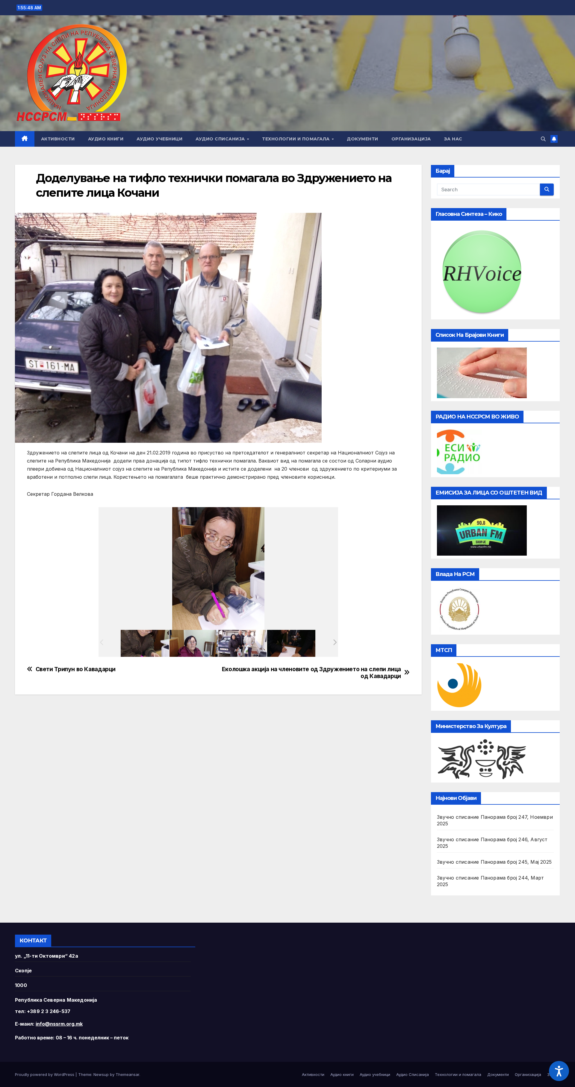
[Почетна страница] (24, 139)
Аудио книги (106, 139)
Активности (58, 139)
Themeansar (127, 1074)
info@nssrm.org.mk (59, 1024)
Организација (411, 139)
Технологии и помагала (296, 139)
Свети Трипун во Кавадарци (76, 669)
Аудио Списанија (221, 139)
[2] (291, 643)
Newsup (101, 1074)
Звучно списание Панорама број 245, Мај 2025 (494, 862)
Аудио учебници (159, 139)
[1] (242, 643)
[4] (145, 643)
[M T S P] (459, 685)
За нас (453, 139)
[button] (543, 139)
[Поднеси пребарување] (547, 189)
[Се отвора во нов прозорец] (459, 451)
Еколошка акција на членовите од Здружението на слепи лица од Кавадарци (311, 673)
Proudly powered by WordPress (45, 1074)
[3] (194, 643)
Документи (362, 139)
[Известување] (554, 139)
